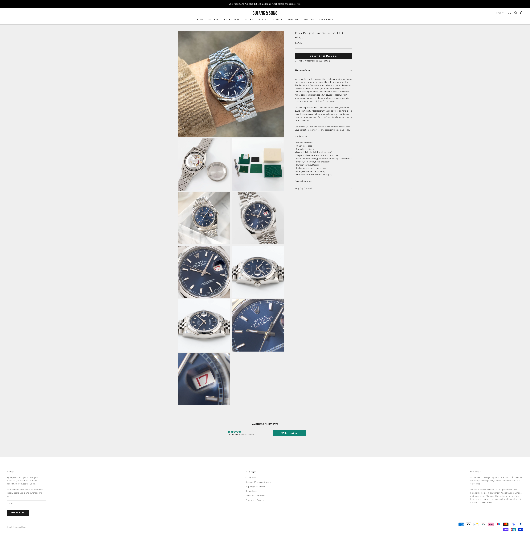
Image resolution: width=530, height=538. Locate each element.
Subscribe (18, 513)
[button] (323, 70)
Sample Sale (326, 20)
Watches (213, 20)
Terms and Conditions (256, 496)
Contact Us (251, 477)
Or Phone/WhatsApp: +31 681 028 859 (312, 61)
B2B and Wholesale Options (258, 482)
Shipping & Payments (255, 486)
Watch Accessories (255, 20)
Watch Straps (231, 20)
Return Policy (252, 491)
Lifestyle (276, 20)
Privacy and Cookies (255, 500)
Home (200, 20)
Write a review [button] (289, 433)
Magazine (292, 20)
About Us (309, 20)
